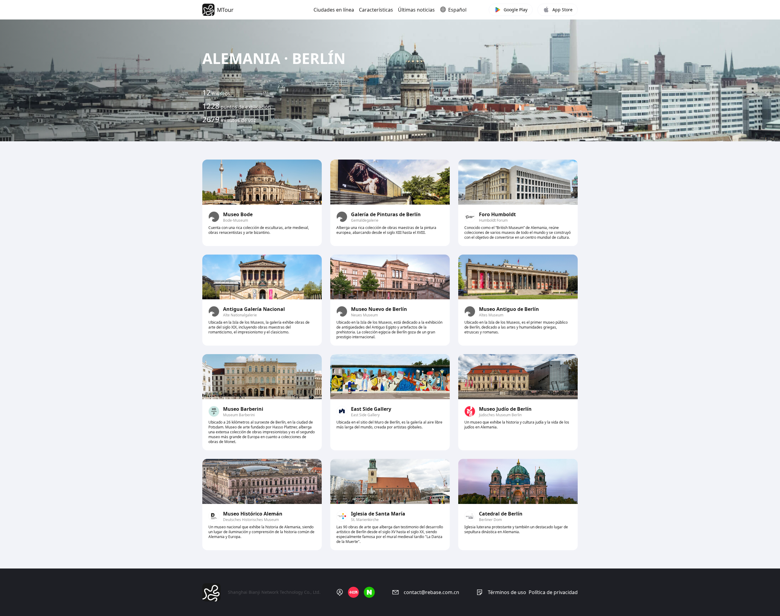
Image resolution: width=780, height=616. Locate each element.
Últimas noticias (416, 9)
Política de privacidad (553, 592)
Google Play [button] (515, 9)
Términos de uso (507, 592)
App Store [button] (562, 9)
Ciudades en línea (334, 9)
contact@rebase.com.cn (431, 592)
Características (376, 9)
